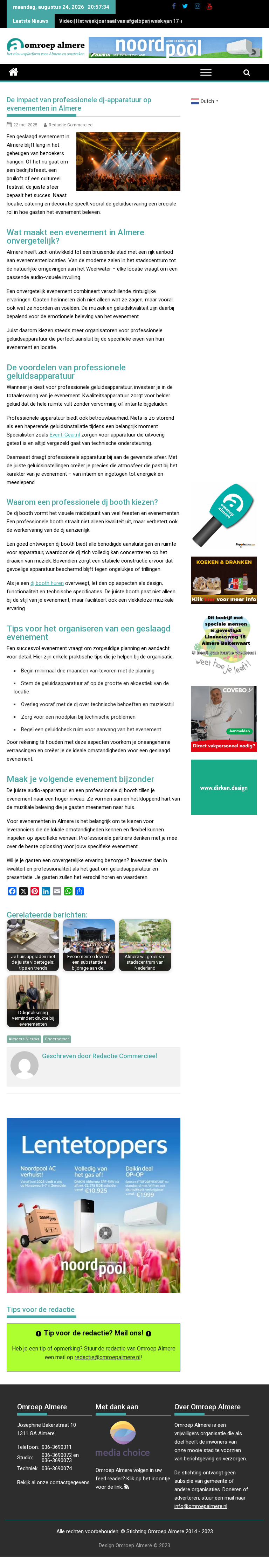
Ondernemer (57, 1039)
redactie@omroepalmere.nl (107, 1357)
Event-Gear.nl (65, 435)
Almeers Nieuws (24, 1039)
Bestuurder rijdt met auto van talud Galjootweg (113, 21)
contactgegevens (70, 1482)
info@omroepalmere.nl (200, 1506)
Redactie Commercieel (71, 125)
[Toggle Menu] (206, 72)
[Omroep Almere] (13, 71)
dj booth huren (47, 583)
